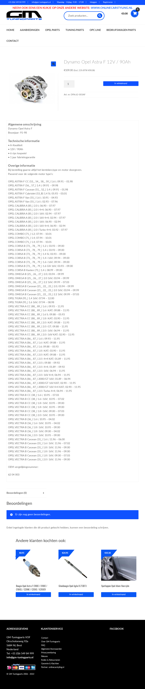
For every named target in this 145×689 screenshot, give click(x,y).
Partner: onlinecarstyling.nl (52, 667)
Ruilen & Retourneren (50, 660)
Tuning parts (75, 29)
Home (10, 29)
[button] (53, 63)
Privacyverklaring (48, 653)
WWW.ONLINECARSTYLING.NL (111, 8)
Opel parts (52, 29)
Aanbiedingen (30, 29)
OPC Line (95, 29)
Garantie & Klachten (50, 664)
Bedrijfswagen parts (121, 29)
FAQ (43, 645)
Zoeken (99, 15)
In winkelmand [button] (33, 594)
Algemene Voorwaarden (51, 649)
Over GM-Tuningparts (50, 642)
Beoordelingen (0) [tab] (17, 493)
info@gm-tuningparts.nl (20, 657)
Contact (13, 40)
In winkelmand (120, 84)
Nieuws (44, 656)
